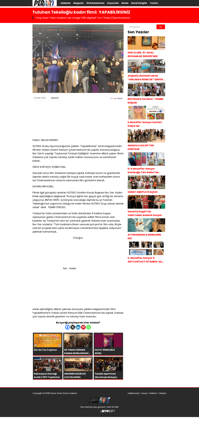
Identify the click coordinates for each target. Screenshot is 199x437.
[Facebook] (67, 327)
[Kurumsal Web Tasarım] (108, 411)
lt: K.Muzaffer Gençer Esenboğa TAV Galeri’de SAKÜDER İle (143, 170)
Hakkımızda (133, 393)
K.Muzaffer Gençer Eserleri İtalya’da (145, 124)
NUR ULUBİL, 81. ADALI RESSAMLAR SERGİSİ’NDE (143, 54)
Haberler (66, 3)
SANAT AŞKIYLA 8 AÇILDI (142, 192)
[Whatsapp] (88, 327)
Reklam (153, 393)
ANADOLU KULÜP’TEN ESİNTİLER (141, 147)
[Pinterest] (83, 327)
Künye (144, 393)
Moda (125, 3)
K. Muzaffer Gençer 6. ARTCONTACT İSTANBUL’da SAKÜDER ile (145, 259)
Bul (160, 27)
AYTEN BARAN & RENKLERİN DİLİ (144, 236)
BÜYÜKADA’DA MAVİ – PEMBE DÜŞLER (145, 100)
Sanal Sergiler (139, 3)
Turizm (154, 3)
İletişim (163, 393)
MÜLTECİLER (113, 406)
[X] (72, 327)
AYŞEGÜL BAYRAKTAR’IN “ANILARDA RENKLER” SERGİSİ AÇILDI (146, 77)
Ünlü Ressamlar (95, 3)
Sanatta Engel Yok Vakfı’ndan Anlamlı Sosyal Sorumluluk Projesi (144, 213)
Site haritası (86, 406)
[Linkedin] (78, 327)
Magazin (78, 3)
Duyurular (113, 3)
